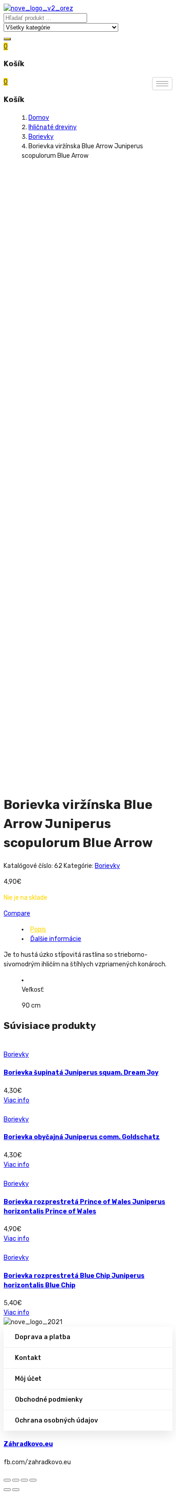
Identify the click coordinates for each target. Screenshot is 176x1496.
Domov (38, 118)
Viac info (16, 1100)
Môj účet (28, 1379)
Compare (17, 913)
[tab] (97, 929)
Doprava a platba (42, 1337)
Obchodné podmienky (49, 1399)
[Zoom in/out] (33, 1480)
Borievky (41, 137)
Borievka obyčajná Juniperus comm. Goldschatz (82, 1137)
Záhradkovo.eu (28, 1444)
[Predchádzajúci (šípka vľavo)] (7, 1489)
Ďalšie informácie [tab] (55, 939)
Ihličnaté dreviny (52, 127)
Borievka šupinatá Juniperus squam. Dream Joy (81, 1073)
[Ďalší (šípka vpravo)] (15, 1489)
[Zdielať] (15, 1480)
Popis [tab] (38, 929)
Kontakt (28, 1358)
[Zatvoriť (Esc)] (7, 1480)
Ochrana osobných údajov (56, 1420)
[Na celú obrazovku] (24, 1480)
